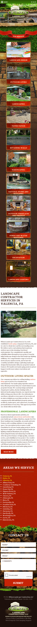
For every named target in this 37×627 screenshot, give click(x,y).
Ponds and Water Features (18, 236)
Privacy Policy (10, 618)
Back (34, 2)
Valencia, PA (7, 476)
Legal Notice (20, 618)
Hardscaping (18, 169)
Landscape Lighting (18, 279)
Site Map (28, 618)
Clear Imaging (20, 620)
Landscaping (18, 104)
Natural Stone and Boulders (18, 192)
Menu (6, 2)
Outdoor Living (18, 82)
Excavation (18, 257)
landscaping (12, 344)
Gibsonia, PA (7, 480)
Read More (9, 452)
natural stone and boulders (22, 417)
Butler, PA (6, 478)
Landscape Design (18, 60)
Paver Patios (18, 126)
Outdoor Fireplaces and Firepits (18, 214)
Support (28, 620)
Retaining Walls (18, 147)
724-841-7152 (27, 599)
